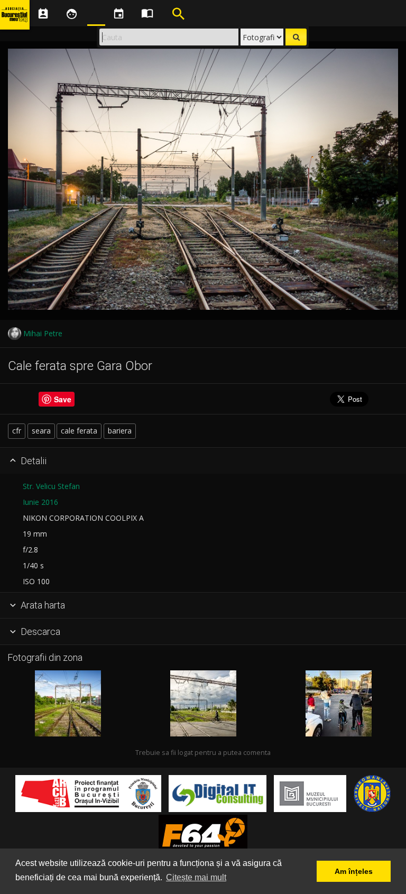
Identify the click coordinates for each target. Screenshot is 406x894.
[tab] (203, 461)
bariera (120, 431)
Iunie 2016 (40, 502)
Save (62, 399)
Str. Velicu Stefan (51, 486)
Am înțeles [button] (354, 871)
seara (41, 431)
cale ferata (79, 431)
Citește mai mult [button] (196, 877)
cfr (16, 431)
